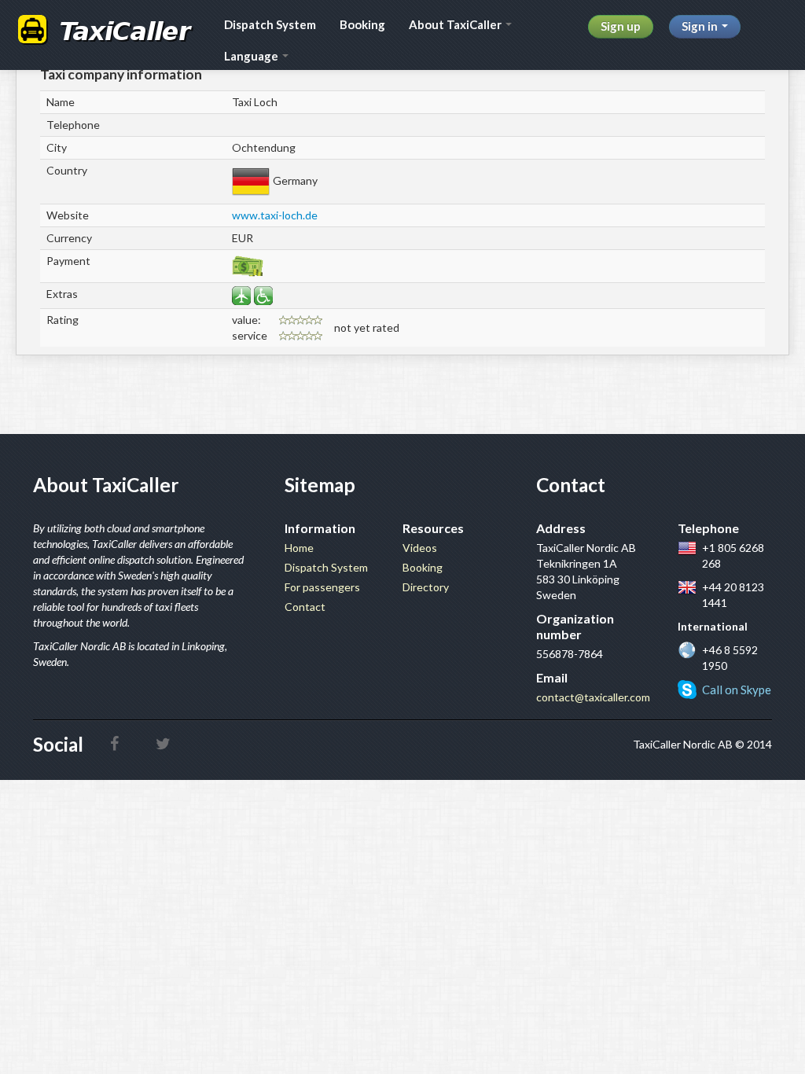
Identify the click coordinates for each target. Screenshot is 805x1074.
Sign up (621, 26)
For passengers (322, 587)
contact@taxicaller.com (593, 697)
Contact (305, 606)
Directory (425, 587)
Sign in (701, 26)
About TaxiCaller (456, 24)
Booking (362, 24)
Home (299, 547)
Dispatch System (270, 24)
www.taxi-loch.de (275, 215)
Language (252, 56)
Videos (419, 547)
